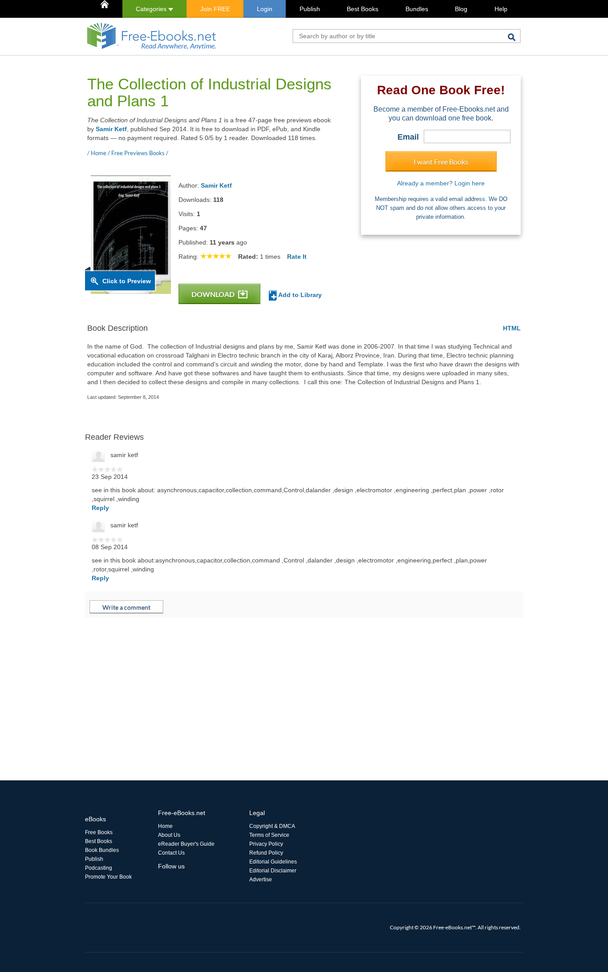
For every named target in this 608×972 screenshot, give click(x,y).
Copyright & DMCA (272, 826)
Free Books (99, 832)
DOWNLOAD (213, 294)
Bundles (416, 8)
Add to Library (299, 294)
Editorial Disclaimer (272, 871)
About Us (169, 835)
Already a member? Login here (441, 183)
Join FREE (215, 8)
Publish (310, 8)
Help (501, 8)
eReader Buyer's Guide (186, 844)
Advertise (260, 879)
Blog (461, 8)
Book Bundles (102, 850)
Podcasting (98, 868)
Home (165, 826)
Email (408, 137)
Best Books (362, 8)
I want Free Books (440, 161)
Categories (152, 8)
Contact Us (171, 853)
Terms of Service (269, 835)
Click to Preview (126, 281)
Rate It (297, 256)
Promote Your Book (108, 877)
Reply (100, 507)
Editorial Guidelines (273, 862)
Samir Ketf (111, 129)
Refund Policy (266, 853)
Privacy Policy (266, 844)
